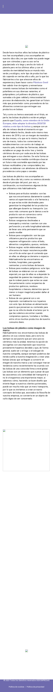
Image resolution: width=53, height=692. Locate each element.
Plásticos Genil (40, 82)
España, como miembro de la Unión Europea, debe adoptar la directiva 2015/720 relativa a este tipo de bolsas (26, 123)
